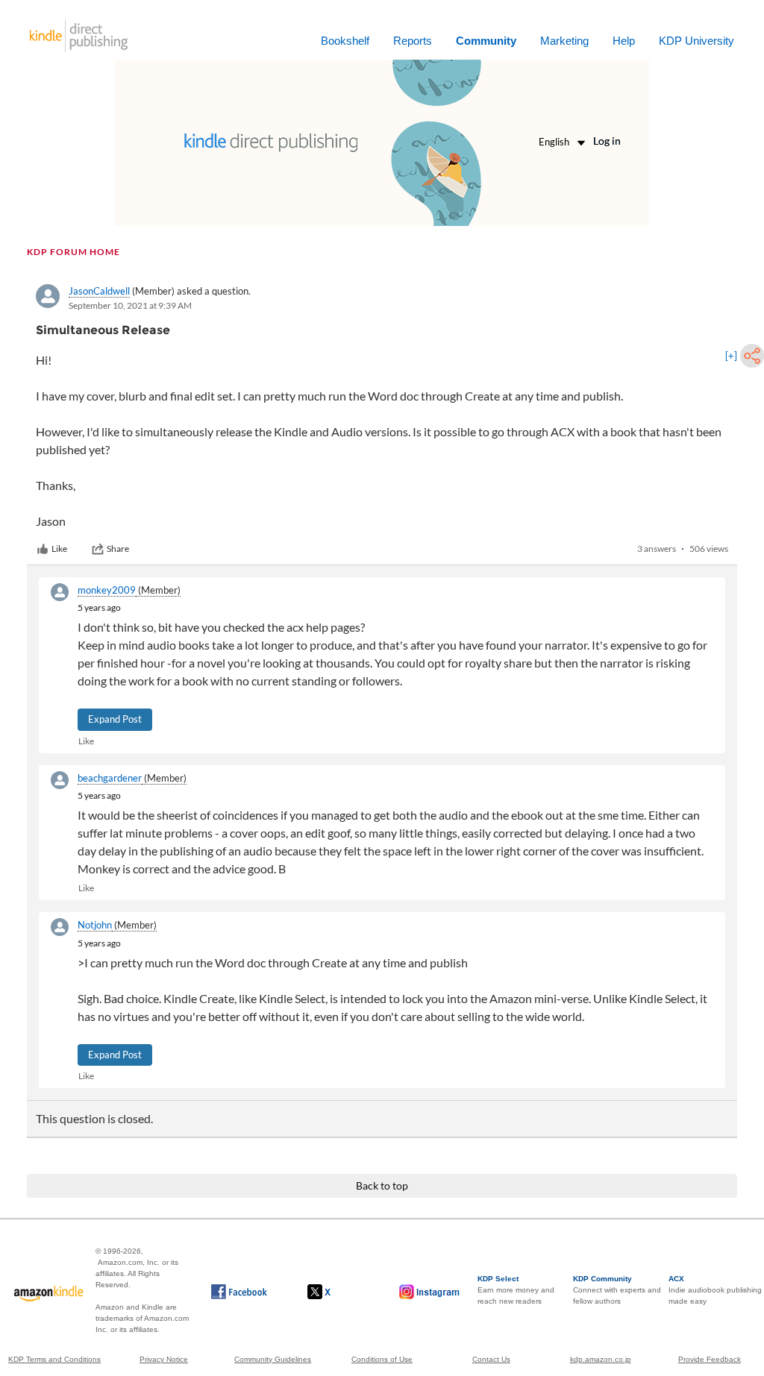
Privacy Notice (164, 1359)
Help (624, 40)
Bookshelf (345, 40)
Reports (412, 40)
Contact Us (491, 1359)
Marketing (564, 40)
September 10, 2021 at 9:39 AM (130, 305)
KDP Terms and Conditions (54, 1359)
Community (486, 40)
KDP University (696, 40)
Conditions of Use (382, 1359)
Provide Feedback (709, 1359)
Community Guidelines (272, 1359)
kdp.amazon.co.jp (600, 1359)
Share (118, 548)
